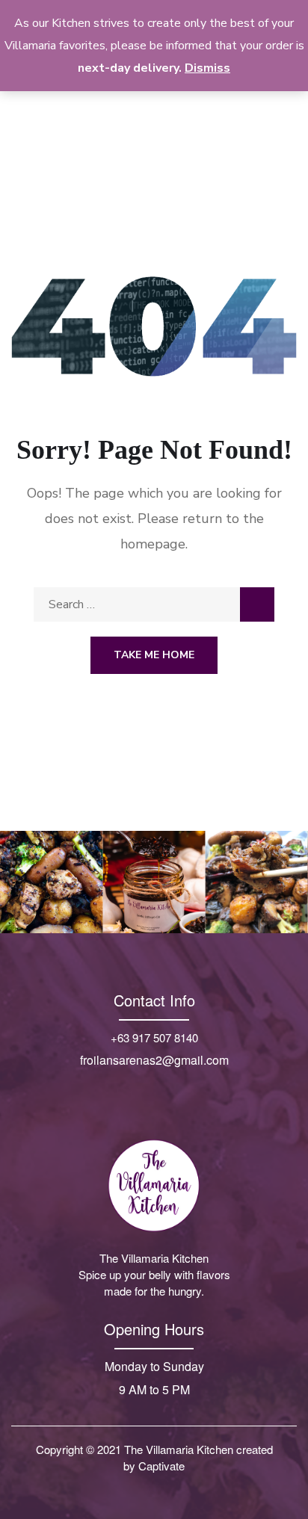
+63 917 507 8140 (154, 1037)
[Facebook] (138, 1089)
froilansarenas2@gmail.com (154, 1059)
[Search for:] (154, 604)
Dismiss (207, 68)
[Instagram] (170, 1089)
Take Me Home (154, 655)
